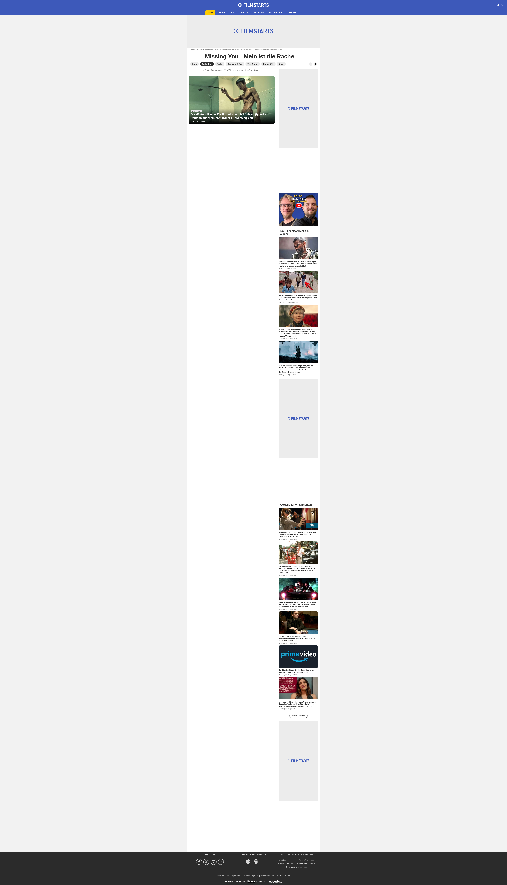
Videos (244, 12)
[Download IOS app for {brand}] (249, 861)
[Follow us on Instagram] (214, 862)
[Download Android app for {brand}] (257, 861)
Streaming (258, 12)
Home (192, 49)
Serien (221, 12)
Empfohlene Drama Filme (222, 49)
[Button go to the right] (315, 64)
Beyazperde (283, 863)
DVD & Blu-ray (276, 12)
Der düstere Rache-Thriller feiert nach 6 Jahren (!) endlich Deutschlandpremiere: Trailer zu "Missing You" (230, 116)
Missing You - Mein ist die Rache (242, 49)
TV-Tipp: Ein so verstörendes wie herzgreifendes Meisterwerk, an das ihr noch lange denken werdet (297, 638)
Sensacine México (294, 867)
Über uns (220, 876)
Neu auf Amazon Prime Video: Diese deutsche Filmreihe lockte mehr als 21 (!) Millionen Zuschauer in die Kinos (297, 534)
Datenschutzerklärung (268, 876)
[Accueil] (253, 5)
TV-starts (294, 12)
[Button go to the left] (310, 64)
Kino (210, 12)
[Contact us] (221, 862)
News (232, 12)
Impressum (236, 876)
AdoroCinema (303, 863)
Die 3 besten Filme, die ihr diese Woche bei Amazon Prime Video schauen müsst (296, 671)
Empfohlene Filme (206, 49)
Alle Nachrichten (298, 716)
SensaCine (304, 860)
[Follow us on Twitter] (206, 862)
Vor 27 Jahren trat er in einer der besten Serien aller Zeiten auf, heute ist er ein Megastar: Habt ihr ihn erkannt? (298, 298)
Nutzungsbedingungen (250, 876)
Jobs (227, 876)
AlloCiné (282, 860)
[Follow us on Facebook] (199, 862)
